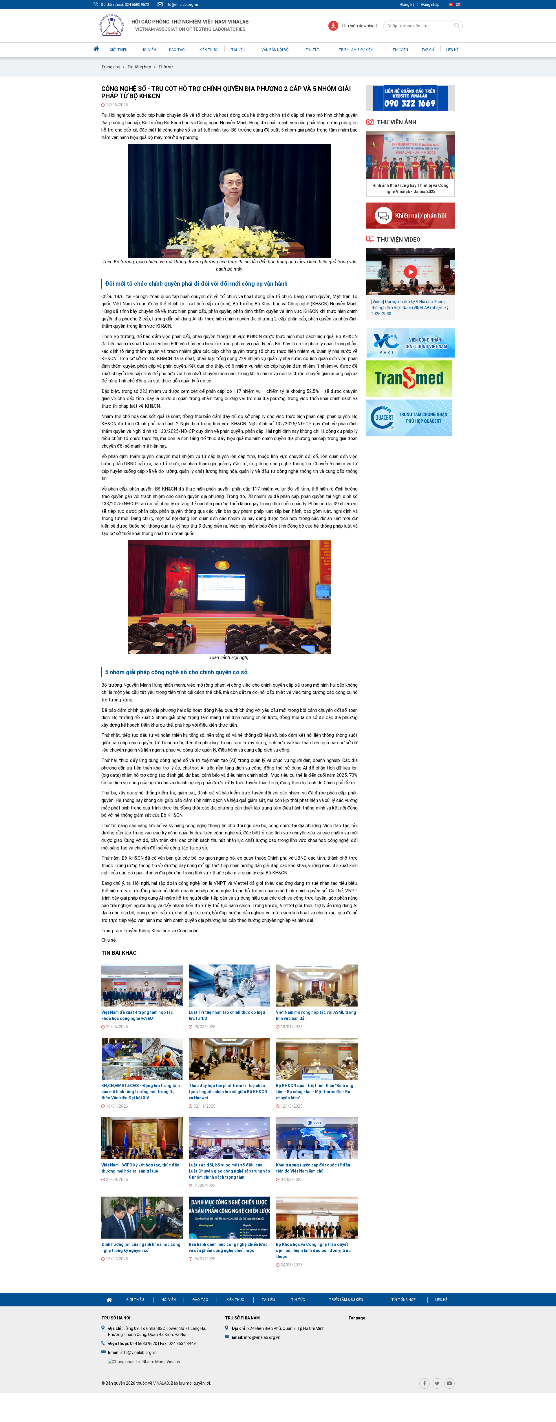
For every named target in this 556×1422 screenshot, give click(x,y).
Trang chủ (110, 67)
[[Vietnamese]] (451, 4)
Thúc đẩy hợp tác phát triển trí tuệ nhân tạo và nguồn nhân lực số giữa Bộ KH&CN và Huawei (228, 1091)
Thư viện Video (398, 239)
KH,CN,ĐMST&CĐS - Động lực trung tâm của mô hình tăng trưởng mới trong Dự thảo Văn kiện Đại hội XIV (140, 1091)
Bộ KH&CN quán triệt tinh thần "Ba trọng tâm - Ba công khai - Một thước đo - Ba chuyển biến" (314, 1091)
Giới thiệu (118, 50)
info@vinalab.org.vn (181, 4)
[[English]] (458, 4)
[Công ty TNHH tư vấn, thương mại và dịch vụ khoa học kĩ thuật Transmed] (409, 378)
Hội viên (149, 50)
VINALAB (161, 1383)
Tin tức (313, 50)
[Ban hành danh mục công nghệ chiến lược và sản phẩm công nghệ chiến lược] (229, 1218)
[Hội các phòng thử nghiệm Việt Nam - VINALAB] (175, 26)
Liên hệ (452, 50)
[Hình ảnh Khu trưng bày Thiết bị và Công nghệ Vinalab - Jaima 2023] (410, 155)
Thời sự (165, 67)
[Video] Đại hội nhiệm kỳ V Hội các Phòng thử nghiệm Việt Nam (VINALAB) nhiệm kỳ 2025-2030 (410, 307)
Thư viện (400, 50)
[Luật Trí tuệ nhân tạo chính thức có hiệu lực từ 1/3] (229, 986)
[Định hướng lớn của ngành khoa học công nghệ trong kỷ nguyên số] (142, 1218)
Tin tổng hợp (139, 67)
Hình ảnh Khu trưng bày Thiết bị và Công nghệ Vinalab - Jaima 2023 (410, 188)
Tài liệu (238, 50)
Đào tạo (177, 50)
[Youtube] (449, 1383)
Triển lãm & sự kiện (356, 50)
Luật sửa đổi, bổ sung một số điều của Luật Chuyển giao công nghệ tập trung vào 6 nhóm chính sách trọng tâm (229, 1171)
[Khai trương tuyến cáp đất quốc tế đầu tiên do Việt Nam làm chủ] (317, 1138)
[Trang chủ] (97, 48)
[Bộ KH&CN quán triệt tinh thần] (317, 1059)
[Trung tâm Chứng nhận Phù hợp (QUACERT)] (409, 417)
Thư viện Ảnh (396, 122)
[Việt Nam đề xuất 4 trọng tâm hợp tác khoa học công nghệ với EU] (142, 986)
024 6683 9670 (137, 4)
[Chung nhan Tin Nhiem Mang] (144, 1361)
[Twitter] (437, 1383)
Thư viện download (359, 25)
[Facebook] (424, 1383)
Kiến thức (208, 50)
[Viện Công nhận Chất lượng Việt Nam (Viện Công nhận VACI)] (410, 342)
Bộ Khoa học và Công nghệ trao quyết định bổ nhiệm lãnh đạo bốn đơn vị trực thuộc (313, 1250)
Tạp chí (428, 50)
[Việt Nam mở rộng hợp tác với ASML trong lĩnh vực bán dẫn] (317, 986)
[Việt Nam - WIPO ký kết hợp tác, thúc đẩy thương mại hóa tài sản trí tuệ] (142, 1138)
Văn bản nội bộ (275, 50)
